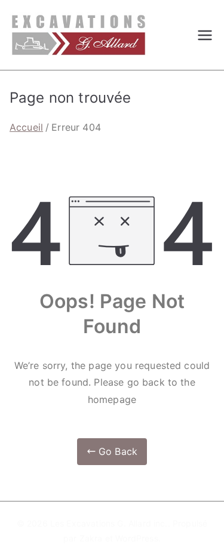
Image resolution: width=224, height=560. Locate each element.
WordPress (136, 538)
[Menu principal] (204, 35)
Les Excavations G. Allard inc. (109, 523)
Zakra (91, 538)
